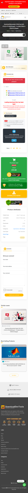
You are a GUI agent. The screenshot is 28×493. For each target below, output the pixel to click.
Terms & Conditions (5, 442)
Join (14, 140)
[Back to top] (24, 489)
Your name (5, 259)
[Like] (6, 46)
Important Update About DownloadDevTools (10, 448)
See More (14, 375)
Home (4, 10)
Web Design (22, 228)
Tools (12, 31)
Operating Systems (5, 471)
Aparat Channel (4, 453)
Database (3, 467)
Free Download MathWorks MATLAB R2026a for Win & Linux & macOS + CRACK (14, 364)
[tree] (14, 93)
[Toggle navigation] (25, 17)
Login (3, 13)
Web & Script (3, 473)
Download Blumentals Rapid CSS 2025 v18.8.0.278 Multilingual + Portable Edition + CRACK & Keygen (14, 330)
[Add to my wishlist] (3, 46)
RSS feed (14, 10)
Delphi (2, 462)
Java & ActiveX (4, 464)
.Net (2, 460)
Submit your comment (14, 295)
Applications (18, 31)
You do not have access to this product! (14, 80)
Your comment (6, 273)
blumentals (22, 237)
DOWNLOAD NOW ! (14, 196)
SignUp (7, 13)
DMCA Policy (3, 446)
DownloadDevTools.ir (9, 116)
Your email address (7, 266)
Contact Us (9, 10)
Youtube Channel (4, 450)
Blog (2, 435)
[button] (26, 318)
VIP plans (8, 125)
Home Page (5, 234)
